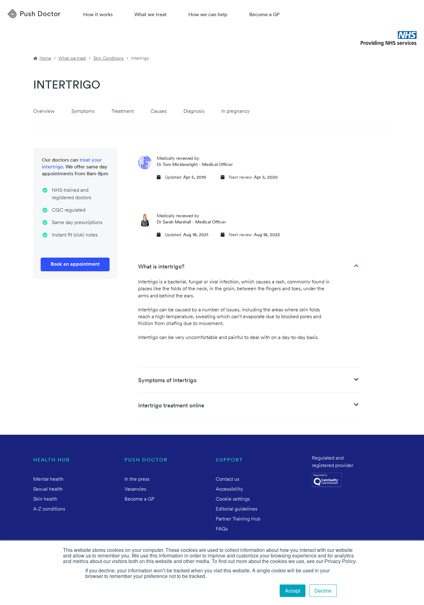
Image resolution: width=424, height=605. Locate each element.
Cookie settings (233, 499)
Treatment (122, 111)
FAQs (222, 529)
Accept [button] (292, 590)
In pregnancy (235, 111)
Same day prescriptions (77, 222)
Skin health (45, 499)
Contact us (227, 479)
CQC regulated (68, 210)
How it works (98, 14)
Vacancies (135, 489)
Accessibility (229, 489)
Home (45, 58)
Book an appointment (75, 264)
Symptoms (83, 111)
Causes (159, 111)
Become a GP (264, 14)
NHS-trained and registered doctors (71, 194)
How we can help (208, 14)
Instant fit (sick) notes (75, 235)
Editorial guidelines (236, 509)
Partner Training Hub (238, 519)
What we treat (150, 14)
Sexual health (48, 489)
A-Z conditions (49, 509)
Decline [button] (323, 590)
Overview (44, 111)
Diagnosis (194, 111)
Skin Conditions (108, 58)
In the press (137, 479)
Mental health (48, 479)
